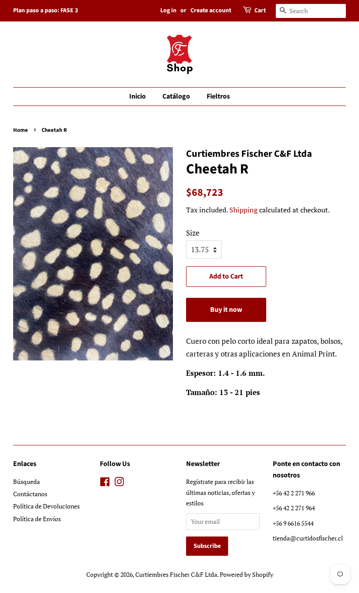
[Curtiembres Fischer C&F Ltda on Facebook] (105, 483)
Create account (210, 10)
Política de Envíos (37, 519)
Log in (168, 10)
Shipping (243, 210)
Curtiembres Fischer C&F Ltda (176, 574)
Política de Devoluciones (46, 506)
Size (193, 233)
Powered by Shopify (246, 574)
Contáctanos (30, 494)
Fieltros (218, 96)
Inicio (137, 96)
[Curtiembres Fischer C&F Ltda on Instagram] (119, 483)
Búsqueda (26, 481)
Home (20, 130)
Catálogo (176, 96)
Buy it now (226, 309)
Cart (260, 10)
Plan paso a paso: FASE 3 (45, 10)
